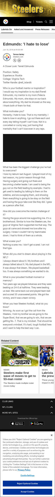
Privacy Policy (24, 470)
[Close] (52, 435)
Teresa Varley (18, 54)
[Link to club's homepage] (5, 20)
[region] (27, 464)
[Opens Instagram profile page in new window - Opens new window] (19, 60)
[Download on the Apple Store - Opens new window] (17, 423)
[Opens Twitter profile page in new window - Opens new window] (14, 60)
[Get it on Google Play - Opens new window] (37, 424)
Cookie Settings (27, 475)
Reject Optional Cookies (27, 483)
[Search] (46, 22)
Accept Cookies (27, 491)
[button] (27, 147)
